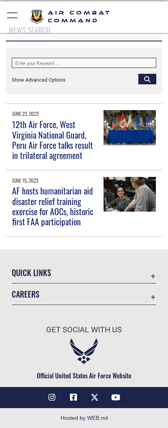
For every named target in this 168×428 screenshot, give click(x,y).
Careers (25, 294)
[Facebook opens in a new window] (73, 397)
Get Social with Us (84, 329)
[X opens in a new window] (94, 397)
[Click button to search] (147, 79)
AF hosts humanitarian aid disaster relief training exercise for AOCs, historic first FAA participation (52, 206)
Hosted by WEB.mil (84, 418)
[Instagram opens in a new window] (52, 397)
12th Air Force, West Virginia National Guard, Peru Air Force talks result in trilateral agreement (52, 139)
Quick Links (31, 272)
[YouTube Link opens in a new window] (116, 397)
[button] (12, 16)
